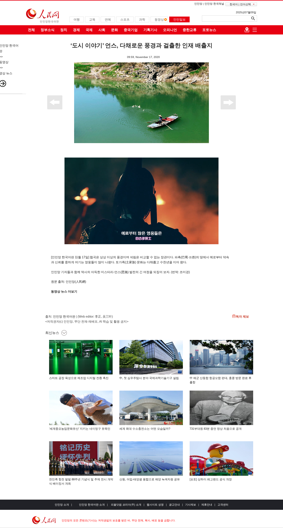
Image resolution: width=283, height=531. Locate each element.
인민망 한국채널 (214, 3)
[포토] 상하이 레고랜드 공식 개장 (211, 479)
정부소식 (47, 30)
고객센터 (223, 504)
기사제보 (190, 504)
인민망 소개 (62, 504)
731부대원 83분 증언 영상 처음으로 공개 (216, 428)
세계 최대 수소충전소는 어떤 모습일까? (144, 428)
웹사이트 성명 (155, 504)
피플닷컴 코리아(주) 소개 (125, 504)
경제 (76, 30)
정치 (63, 30)
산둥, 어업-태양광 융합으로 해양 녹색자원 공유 (149, 479)
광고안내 (174, 504)
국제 (89, 30)
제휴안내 (206, 504)
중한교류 (190, 30)
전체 (31, 30)
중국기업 (131, 30)
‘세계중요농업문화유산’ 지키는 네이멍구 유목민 (79, 428)
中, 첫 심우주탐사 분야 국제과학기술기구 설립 (149, 378)
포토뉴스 (209, 30)
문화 (114, 30)
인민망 (198, 3)
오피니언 (170, 30)
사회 (101, 30)
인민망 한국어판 (64, 316)
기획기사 (150, 30)
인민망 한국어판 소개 (92, 504)
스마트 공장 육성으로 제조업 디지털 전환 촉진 (79, 378)
